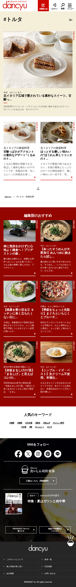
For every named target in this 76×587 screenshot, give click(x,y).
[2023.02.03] (56, 132)
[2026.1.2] (20, 352)
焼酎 (11, 423)
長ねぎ (46, 423)
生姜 (23, 427)
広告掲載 (48, 566)
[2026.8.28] (56, 231)
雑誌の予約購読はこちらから (55, 530)
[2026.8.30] (56, 291)
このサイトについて (14, 559)
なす (49, 427)
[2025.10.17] (56, 352)
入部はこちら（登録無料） (38, 481)
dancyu (8, 196)
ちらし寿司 (58, 423)
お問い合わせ (50, 573)
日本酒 (28, 423)
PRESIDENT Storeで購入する (21, 530)
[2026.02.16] (38, 59)
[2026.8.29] (20, 291)
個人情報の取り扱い (14, 566)
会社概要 (10, 573)
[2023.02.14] (20, 132)
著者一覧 (48, 559)
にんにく (39, 427)
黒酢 (19, 423)
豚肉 (37, 423)
